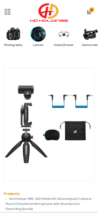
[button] (89, 12)
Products (12, 194)
